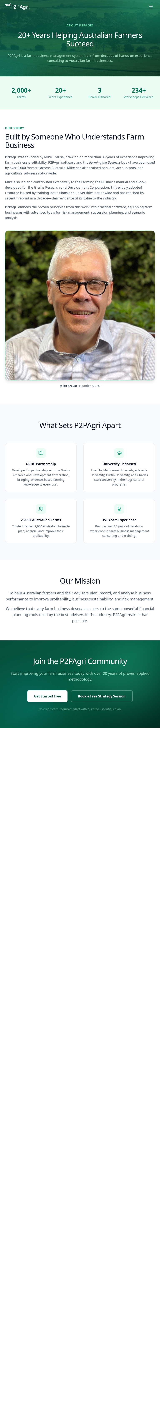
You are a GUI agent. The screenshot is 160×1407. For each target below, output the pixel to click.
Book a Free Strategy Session (102, 696)
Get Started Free (47, 696)
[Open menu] (151, 6)
